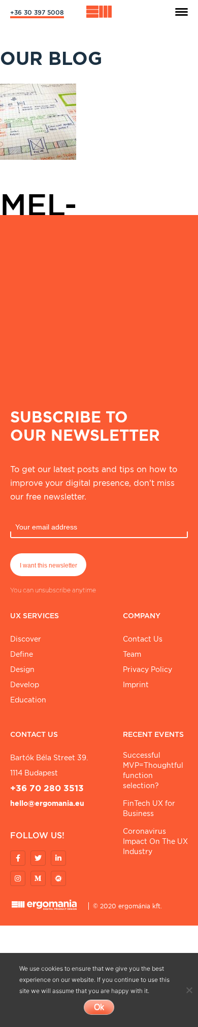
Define (21, 654)
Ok (99, 1007)
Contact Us (142, 639)
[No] (189, 990)
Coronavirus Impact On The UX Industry (155, 841)
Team (132, 654)
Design (22, 669)
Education (28, 700)
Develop (24, 685)
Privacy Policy (147, 669)
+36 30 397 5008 (37, 12)
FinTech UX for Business (149, 808)
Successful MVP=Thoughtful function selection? (153, 770)
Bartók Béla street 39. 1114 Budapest (49, 765)
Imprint (136, 685)
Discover (25, 639)
